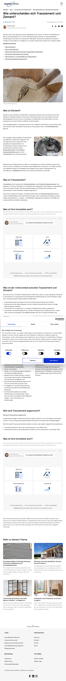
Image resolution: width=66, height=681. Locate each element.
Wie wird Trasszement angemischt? (16, 59)
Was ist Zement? (10, 47)
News (36, 645)
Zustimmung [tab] (11, 324)
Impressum (7, 658)
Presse (36, 643)
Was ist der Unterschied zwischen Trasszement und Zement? (24, 52)
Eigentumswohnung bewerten (13, 643)
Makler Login (38, 661)
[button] (52, 26)
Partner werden (38, 658)
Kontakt (36, 640)
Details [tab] (33, 324)
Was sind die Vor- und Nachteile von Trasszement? (20, 56)
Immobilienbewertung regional (13, 645)
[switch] (24, 353)
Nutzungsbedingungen (11, 664)
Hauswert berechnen (11, 640)
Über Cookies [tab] (54, 324)
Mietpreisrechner (9, 648)
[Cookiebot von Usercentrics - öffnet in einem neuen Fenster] (56, 319)
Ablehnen (33, 360)
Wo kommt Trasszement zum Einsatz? (17, 54)
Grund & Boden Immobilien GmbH (16, 28)
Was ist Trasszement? (12, 49)
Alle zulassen (54, 360)
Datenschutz (8, 661)
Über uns (37, 637)
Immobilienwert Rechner (12, 637)
